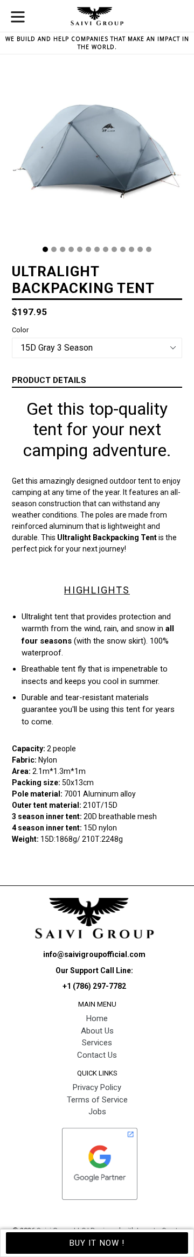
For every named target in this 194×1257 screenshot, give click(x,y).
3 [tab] (62, 249)
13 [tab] (148, 249)
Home (97, 1018)
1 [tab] (45, 249)
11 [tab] (131, 249)
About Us (97, 1031)
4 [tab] (71, 249)
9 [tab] (114, 249)
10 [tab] (123, 249)
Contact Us (97, 1055)
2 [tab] (54, 249)
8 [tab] (105, 249)
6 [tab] (88, 249)
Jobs (97, 1111)
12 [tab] (140, 249)
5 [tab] (79, 249)
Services (97, 1043)
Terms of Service (97, 1100)
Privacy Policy (97, 1087)
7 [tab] (97, 249)
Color (20, 330)
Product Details (49, 380)
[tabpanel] (97, 154)
